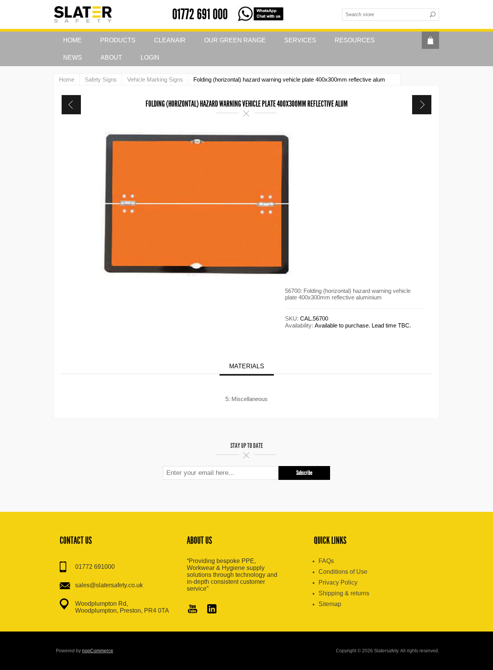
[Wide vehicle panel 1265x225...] (421, 104)
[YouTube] (192, 609)
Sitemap (330, 604)
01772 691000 (95, 566)
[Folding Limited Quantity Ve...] (71, 104)
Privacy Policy (338, 582)
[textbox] (384, 14)
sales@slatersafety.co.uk (109, 585)
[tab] (247, 367)
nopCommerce (97, 650)
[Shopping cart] (430, 40)
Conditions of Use (343, 571)
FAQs (326, 561)
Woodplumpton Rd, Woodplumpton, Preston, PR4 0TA (122, 607)
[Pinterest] (212, 609)
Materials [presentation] (246, 366)
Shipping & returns (344, 593)
